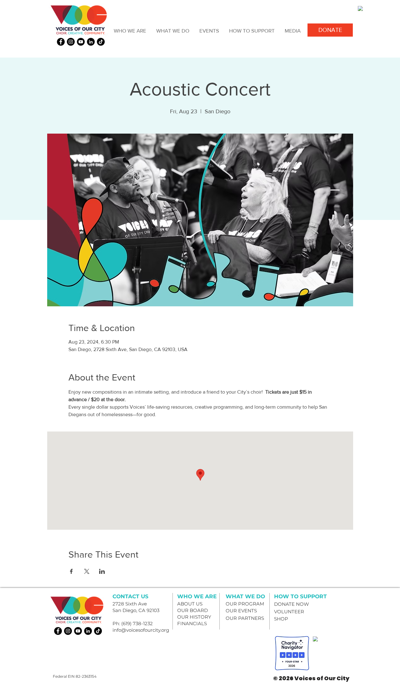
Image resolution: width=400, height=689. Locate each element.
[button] (130, 30)
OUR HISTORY (194, 617)
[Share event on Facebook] (71, 571)
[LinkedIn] (91, 42)
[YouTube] (81, 42)
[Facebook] (61, 42)
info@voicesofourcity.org (140, 630)
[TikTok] (101, 42)
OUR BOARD (192, 610)
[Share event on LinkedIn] (102, 571)
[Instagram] (71, 42)
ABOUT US (189, 604)
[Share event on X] (87, 571)
